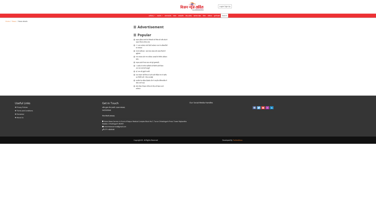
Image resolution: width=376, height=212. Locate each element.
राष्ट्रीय (159, 16)
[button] (254, 108)
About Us (20, 118)
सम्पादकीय (180, 16)
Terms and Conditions (25, 111)
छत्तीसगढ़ (151, 16)
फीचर (204, 16)
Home (7, 21)
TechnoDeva (237, 140)
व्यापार (174, 16)
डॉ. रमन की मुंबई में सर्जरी (143, 71)
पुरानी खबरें (217, 16)
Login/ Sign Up (224, 6)
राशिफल (210, 16)
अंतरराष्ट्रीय (168, 16)
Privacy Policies (22, 107)
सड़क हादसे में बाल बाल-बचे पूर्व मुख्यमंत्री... (148, 62)
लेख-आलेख (188, 16)
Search (224, 16)
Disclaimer (20, 114)
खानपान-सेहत (197, 16)
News (14, 21)
